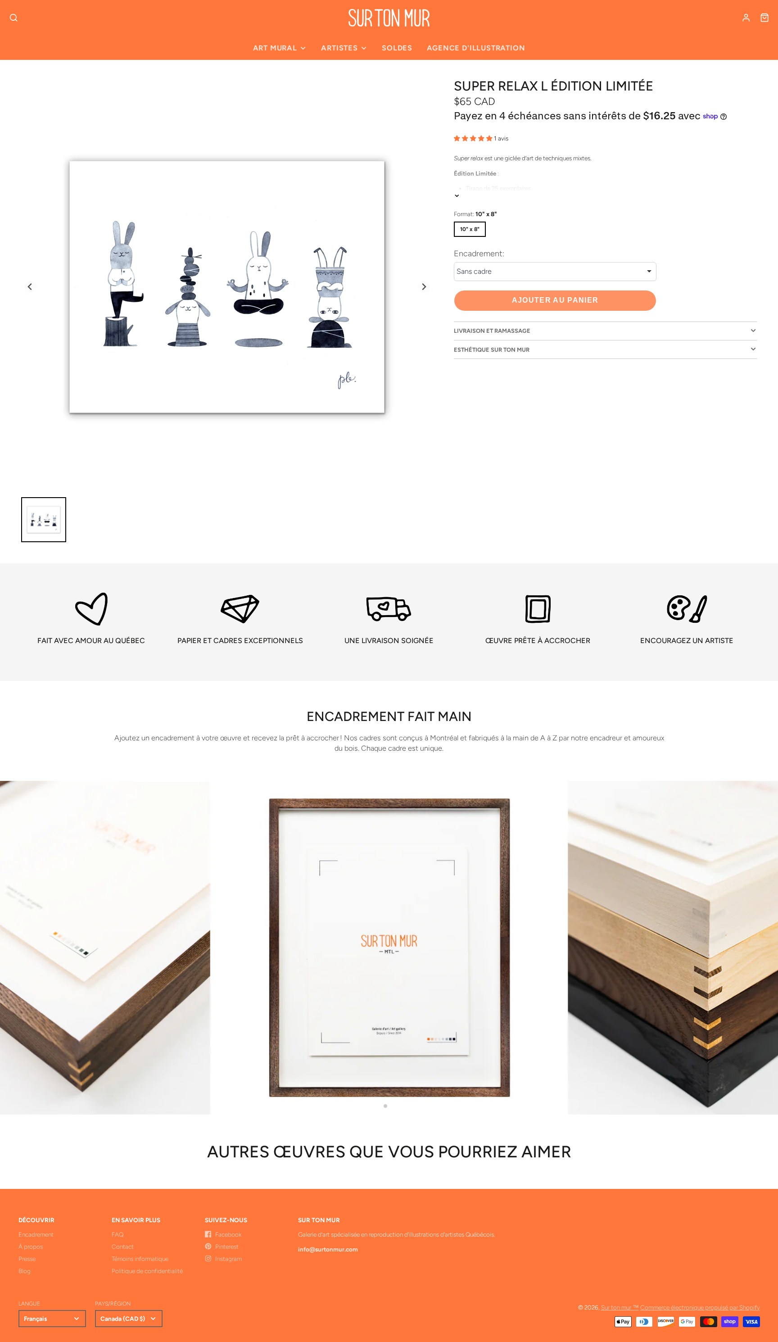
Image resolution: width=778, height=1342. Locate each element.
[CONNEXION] (746, 17)
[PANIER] (764, 17)
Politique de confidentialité (147, 1270)
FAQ (117, 1234)
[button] (385, 1106)
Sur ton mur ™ (620, 1307)
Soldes (397, 48)
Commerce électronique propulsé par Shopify (700, 1307)
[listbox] (555, 271)
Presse (27, 1258)
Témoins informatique (140, 1258)
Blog (24, 1270)
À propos (30, 1246)
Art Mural (275, 48)
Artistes (339, 48)
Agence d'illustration (476, 48)
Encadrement (36, 1234)
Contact (123, 1246)
